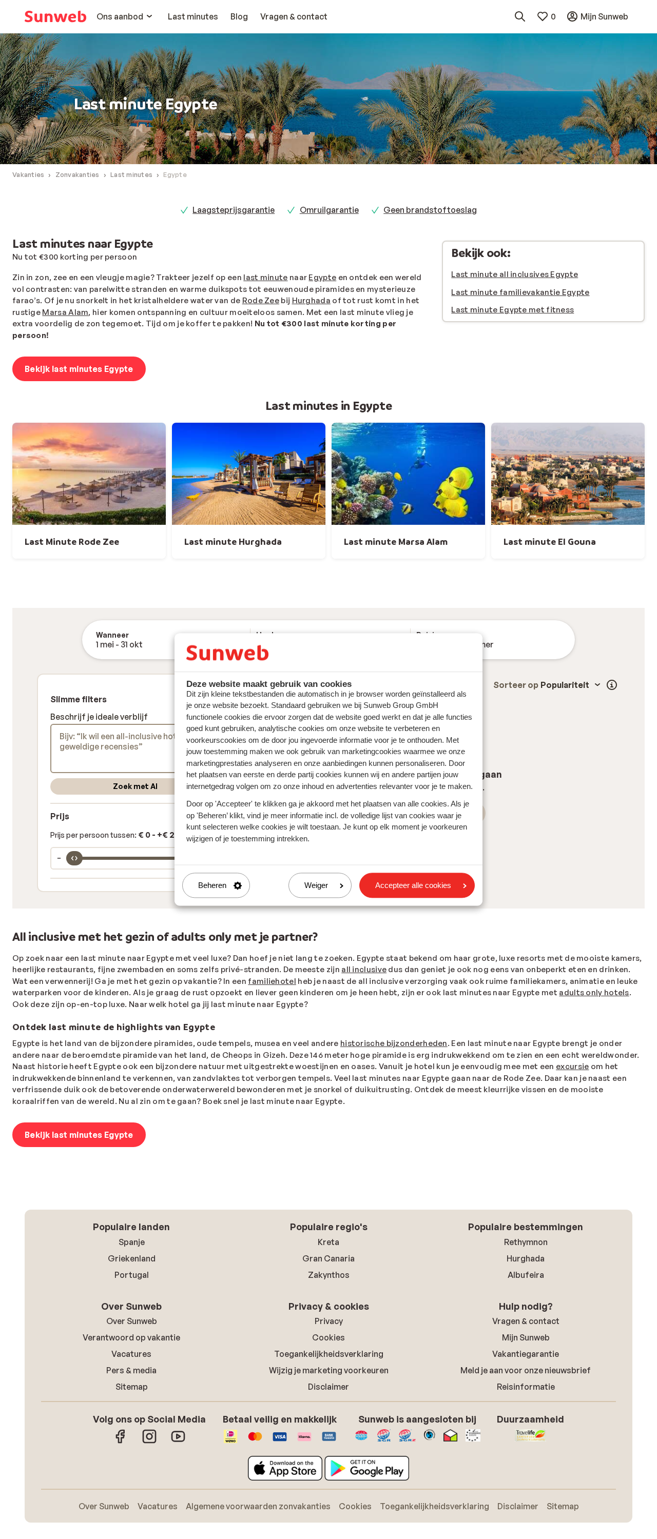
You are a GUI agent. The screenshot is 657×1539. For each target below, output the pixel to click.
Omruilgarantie (329, 210)
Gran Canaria (328, 1258)
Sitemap (131, 1387)
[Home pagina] (55, 16)
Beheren (212, 885)
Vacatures (131, 1354)
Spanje (132, 1242)
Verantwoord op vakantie (131, 1337)
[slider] (74, 858)
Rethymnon (526, 1242)
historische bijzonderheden (394, 1043)
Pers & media (131, 1370)
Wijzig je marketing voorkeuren (329, 1370)
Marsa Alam (65, 312)
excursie (572, 1066)
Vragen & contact (525, 1321)
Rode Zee (260, 300)
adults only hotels (594, 992)
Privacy (329, 1321)
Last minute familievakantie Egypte (520, 292)
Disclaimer (328, 1387)
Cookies (328, 1337)
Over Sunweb (131, 1321)
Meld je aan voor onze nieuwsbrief (525, 1370)
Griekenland (132, 1258)
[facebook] (120, 1441)
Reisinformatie (526, 1387)
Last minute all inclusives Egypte (514, 274)
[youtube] (178, 1441)
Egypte (322, 277)
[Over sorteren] (612, 685)
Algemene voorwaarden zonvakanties (258, 1506)
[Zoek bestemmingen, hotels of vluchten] (520, 16)
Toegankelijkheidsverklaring (328, 1354)
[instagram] (149, 1441)
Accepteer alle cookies (413, 885)
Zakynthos (329, 1275)
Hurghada (311, 300)
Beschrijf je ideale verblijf (99, 717)
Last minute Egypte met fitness (512, 309)
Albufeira (526, 1275)
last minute (265, 277)
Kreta (328, 1242)
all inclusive (364, 969)
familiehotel (272, 981)
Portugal (131, 1275)
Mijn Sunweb (526, 1337)
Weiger (316, 885)
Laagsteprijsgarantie (233, 210)
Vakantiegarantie (525, 1354)
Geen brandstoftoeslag (430, 210)
